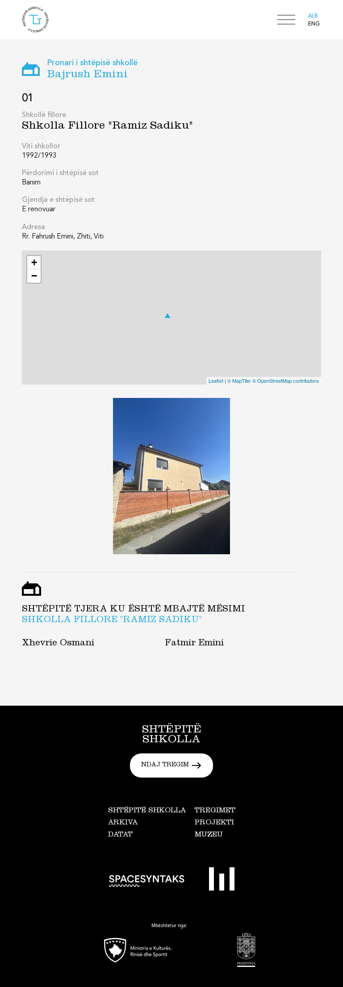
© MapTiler (239, 380)
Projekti (214, 823)
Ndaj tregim (165, 765)
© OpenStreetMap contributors (285, 380)
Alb (313, 16)
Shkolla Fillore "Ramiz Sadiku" (112, 620)
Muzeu (209, 835)
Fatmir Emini (194, 644)
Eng (314, 24)
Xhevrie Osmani (58, 644)
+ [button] (34, 262)
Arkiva (123, 823)
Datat (120, 835)
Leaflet (216, 380)
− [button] (34, 275)
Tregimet (215, 811)
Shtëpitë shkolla (147, 811)
